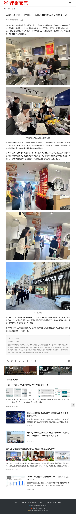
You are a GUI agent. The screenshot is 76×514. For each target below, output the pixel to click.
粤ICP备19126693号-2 (39, 508)
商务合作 (24, 502)
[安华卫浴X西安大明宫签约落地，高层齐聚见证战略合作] (38, 456)
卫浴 (21, 20)
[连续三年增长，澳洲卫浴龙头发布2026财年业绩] (38, 392)
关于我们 (16, 502)
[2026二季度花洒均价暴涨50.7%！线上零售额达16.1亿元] (15, 481)
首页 (5, 9)
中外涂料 (58, 502)
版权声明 (33, 502)
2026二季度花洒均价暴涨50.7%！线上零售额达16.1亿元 (48, 478)
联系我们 (49, 502)
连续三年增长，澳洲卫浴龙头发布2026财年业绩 (27, 385)
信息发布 (41, 502)
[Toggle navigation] (70, 3)
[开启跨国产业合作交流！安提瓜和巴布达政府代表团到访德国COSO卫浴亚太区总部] (15, 437)
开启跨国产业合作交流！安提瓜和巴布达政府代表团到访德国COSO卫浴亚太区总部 (48, 434)
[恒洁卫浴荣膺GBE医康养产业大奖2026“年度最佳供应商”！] (15, 417)
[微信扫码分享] (8, 361)
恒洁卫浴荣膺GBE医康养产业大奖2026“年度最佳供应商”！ (47, 414)
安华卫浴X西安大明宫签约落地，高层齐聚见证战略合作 (30, 449)
